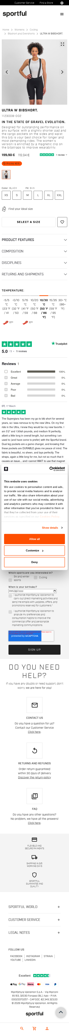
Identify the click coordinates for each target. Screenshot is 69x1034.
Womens (19, 30)
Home (5, 30)
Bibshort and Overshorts (21, 33)
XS (6, 195)
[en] (16, 14)
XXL (59, 195)
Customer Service (24, 3)
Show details (50, 527)
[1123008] (6, 174)
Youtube (15, 960)
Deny (34, 561)
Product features (18, 240)
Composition (12, 251)
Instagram (33, 956)
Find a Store (46, 3)
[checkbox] (33, 578)
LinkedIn (30, 960)
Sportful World (23, 907)
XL (48, 195)
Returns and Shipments (23, 274)
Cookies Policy (49, 516)
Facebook (16, 956)
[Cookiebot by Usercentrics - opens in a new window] (49, 469)
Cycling (34, 30)
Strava (48, 956)
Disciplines (11, 263)
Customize (32, 550)
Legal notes (19, 932)
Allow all (34, 538)
